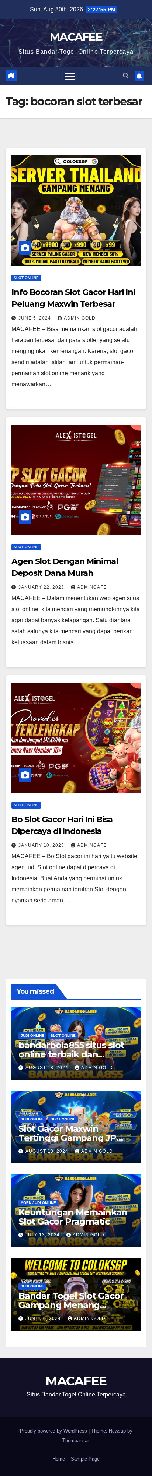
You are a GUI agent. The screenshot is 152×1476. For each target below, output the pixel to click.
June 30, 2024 (43, 1318)
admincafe (92, 587)
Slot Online (26, 278)
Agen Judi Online (38, 1203)
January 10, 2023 (42, 845)
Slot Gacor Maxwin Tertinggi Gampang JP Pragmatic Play (67, 1137)
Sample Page (85, 1459)
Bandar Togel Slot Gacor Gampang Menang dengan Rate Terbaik (70, 1305)
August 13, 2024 (47, 1151)
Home (58, 1459)
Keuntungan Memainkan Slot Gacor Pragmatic (72, 1217)
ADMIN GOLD (80, 318)
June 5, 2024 (35, 318)
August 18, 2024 (47, 1067)
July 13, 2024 (43, 1234)
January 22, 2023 (42, 587)
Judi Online (32, 1035)
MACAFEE (76, 37)
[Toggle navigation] (70, 76)
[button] (126, 76)
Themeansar (75, 1440)
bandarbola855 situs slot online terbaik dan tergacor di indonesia (71, 1054)
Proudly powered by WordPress (54, 1431)
